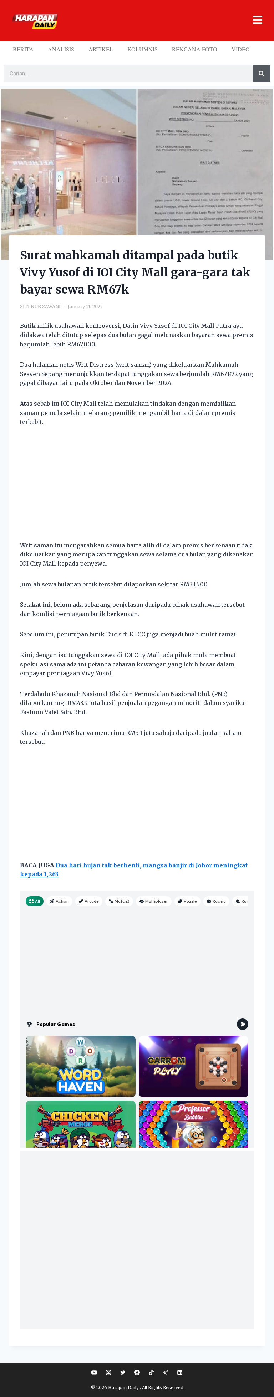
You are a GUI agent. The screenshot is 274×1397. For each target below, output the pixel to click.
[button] (163, 20)
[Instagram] (108, 1372)
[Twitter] (122, 1372)
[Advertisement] (137, 488)
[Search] (261, 73)
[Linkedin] (180, 1372)
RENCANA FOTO (194, 49)
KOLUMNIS (142, 49)
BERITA (23, 49)
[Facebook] (137, 1372)
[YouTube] (94, 1372)
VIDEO (241, 49)
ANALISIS (61, 49)
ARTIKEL (100, 49)
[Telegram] (165, 1372)
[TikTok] (151, 1372)
